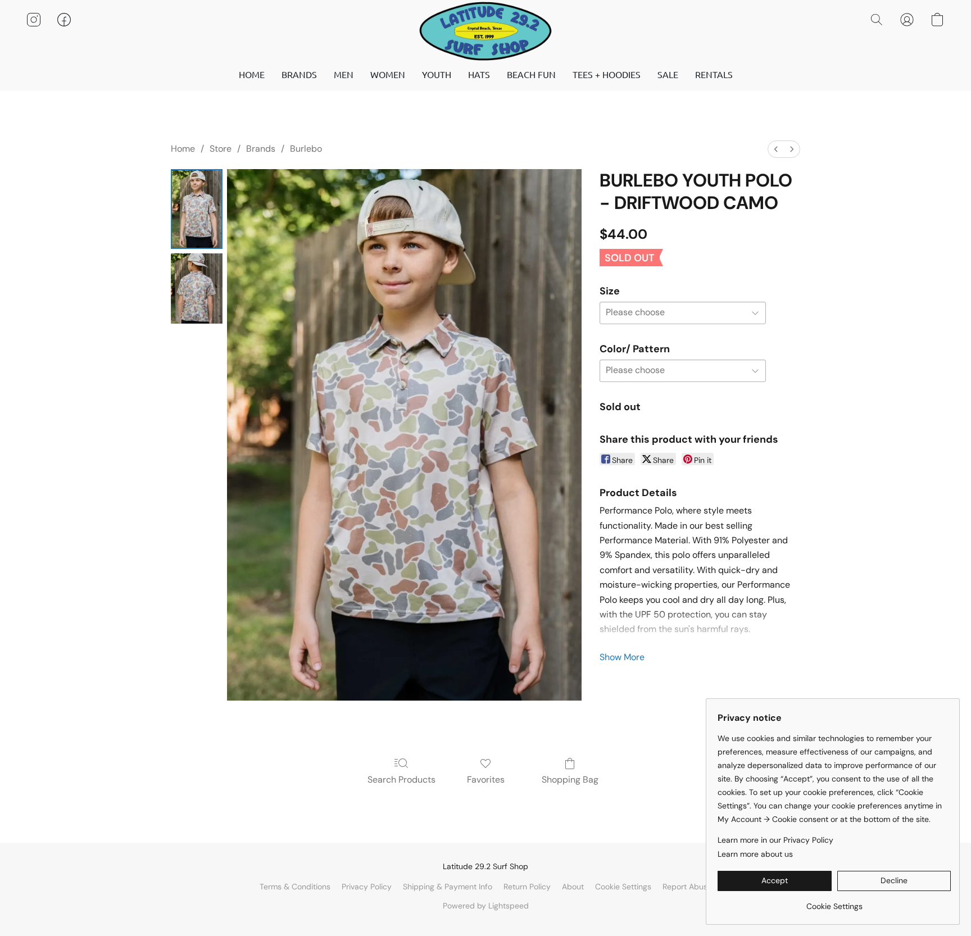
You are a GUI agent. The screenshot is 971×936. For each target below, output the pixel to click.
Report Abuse (687, 887)
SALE (667, 74)
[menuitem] (776, 149)
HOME (252, 74)
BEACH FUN (531, 74)
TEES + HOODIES (607, 74)
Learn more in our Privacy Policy (775, 840)
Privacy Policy (367, 887)
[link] (834, 902)
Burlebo (306, 149)
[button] (485, 30)
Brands (260, 149)
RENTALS (714, 74)
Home (183, 149)
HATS (479, 74)
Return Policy (527, 887)
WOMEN (387, 74)
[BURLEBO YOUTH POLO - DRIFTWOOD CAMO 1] (197, 288)
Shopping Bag (570, 779)
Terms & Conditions (295, 887)
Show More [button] (622, 657)
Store (221, 149)
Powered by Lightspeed (486, 906)
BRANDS (299, 74)
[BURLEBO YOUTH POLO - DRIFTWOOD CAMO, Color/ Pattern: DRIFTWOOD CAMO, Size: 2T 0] (197, 209)
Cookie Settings (623, 887)
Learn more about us (755, 854)
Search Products (401, 779)
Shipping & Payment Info (447, 887)
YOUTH (436, 74)
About (573, 887)
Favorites (486, 779)
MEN (343, 74)
